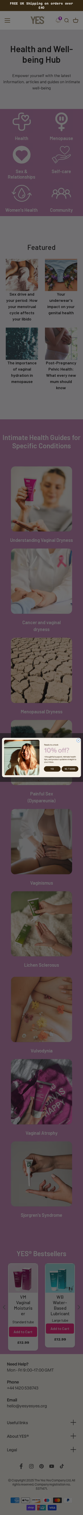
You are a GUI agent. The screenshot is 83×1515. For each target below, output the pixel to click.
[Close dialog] (78, 740)
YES (52, 769)
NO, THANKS (70, 769)
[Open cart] (75, 20)
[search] (66, 20)
